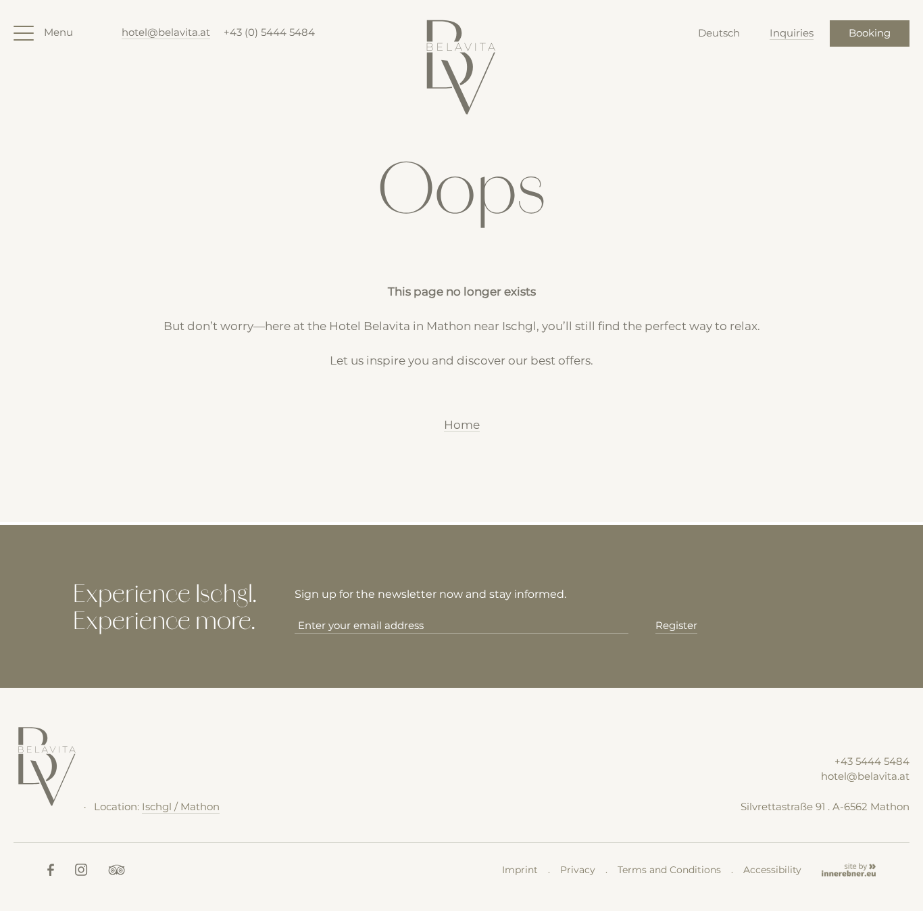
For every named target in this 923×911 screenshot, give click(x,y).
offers (574, 360)
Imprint (520, 870)
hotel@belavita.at (166, 32)
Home (462, 424)
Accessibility (772, 870)
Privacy (577, 870)
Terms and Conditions (669, 870)
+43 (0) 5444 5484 (269, 32)
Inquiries (792, 32)
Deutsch (719, 32)
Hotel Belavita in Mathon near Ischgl (433, 326)
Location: (157, 806)
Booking (870, 32)
